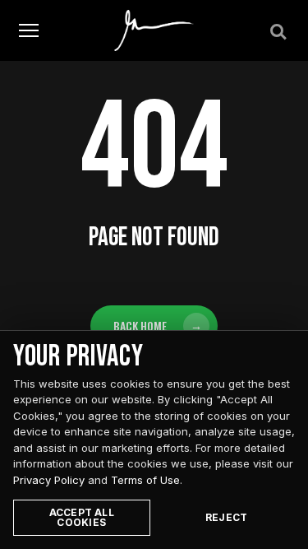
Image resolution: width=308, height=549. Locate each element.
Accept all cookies (81, 517)
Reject (226, 517)
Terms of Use (145, 479)
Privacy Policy (49, 479)
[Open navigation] (29, 30)
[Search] (276, 30)
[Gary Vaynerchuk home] (154, 30)
